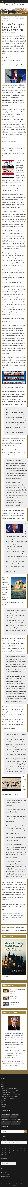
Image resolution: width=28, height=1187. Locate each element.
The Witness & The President (10, 1096)
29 (5, 1152)
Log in (5, 1172)
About (2, 1084)
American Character (6, 1114)
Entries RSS (6, 1174)
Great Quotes (4, 1106)
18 (17, 1148)
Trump (4, 919)
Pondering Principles (14, 4)
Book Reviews (14, 1117)
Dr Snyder (6, 32)
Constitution (20, 915)
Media (19, 1119)
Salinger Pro (8, 1183)
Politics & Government (6, 1121)
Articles (3, 1102)
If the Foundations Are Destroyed (11, 1094)
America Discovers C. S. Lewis (10, 1090)
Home (4, 16)
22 (5, 1150)
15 (5, 1148)
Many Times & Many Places (9, 1088)
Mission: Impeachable (8, 1098)
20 (24, 1148)
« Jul (2, 1154)
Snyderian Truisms (17, 1121)
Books (2, 1086)
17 (13, 1148)
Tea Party (18, 917)
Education (14, 1119)
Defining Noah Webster (8, 1092)
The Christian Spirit (6, 1124)
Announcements (15, 1114)
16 (9, 1148)
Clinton (14, 915)
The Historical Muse (15, 1124)
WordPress (14, 1185)
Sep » (5, 1154)
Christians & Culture (6, 1119)
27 (24, 1150)
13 (24, 1146)
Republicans (12, 917)
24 (13, 1150)
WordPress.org (7, 1176)
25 (17, 1150)
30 (9, 1152)
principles (5, 917)
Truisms (3, 1104)
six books (13, 1047)
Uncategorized (5, 1126)
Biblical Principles (12, 16)
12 (21, 1146)
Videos (3, 1100)
